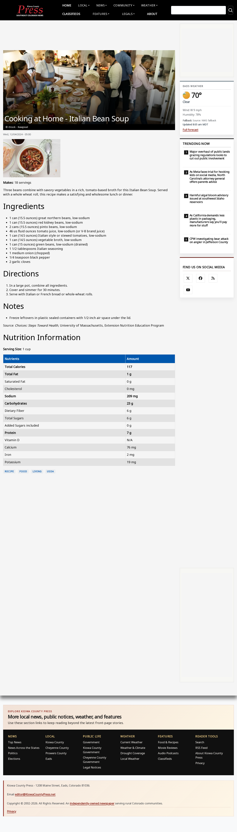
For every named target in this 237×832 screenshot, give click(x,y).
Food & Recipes (168, 742)
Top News (14, 742)
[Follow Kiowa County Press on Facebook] (200, 278)
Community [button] (122, 5)
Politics (13, 753)
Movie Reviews (167, 748)
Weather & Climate (132, 748)
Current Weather (131, 742)
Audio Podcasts (168, 753)
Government (91, 742)
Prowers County (55, 753)
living (37, 471)
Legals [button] (127, 14)
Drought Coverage (132, 753)
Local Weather (129, 759)
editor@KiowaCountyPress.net (35, 794)
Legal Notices (92, 767)
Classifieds (71, 14)
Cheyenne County (57, 748)
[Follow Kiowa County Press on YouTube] (188, 290)
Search (199, 742)
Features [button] (100, 14)
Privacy (200, 763)
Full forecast (190, 130)
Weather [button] (148, 5)
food (23, 471)
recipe (9, 471)
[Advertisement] (207, 432)
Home (66, 5)
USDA (50, 471)
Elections (14, 759)
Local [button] (82, 5)
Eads (48, 759)
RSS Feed (201, 748)
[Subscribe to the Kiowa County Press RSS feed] (213, 278)
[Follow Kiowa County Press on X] (188, 278)
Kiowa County (54, 742)
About (152, 14)
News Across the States (23, 748)
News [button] (100, 5)
